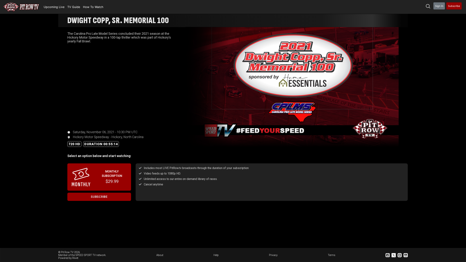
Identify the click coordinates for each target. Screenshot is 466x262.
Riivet (75, 258)
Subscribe (454, 5)
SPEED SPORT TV (85, 255)
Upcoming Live (54, 7)
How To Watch (93, 7)
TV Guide (73, 7)
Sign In (439, 5)
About (159, 255)
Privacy (273, 255)
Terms (331, 255)
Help (216, 255)
